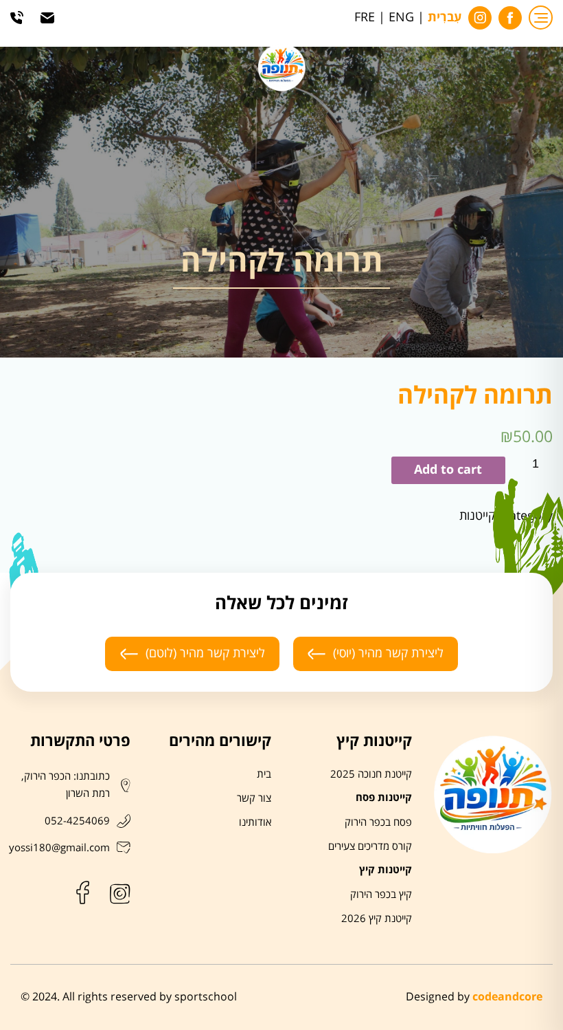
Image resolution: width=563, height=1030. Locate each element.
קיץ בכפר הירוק (381, 894)
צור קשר (254, 798)
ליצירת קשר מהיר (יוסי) (388, 653)
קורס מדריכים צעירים (370, 846)
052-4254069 (77, 821)
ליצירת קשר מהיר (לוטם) (205, 653)
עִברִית (444, 17)
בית (264, 774)
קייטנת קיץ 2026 (376, 918)
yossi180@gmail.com (59, 848)
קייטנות (477, 516)
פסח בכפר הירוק (378, 822)
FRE (364, 17)
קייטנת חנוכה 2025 (371, 774)
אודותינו (255, 822)
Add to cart (448, 470)
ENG (401, 17)
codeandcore (507, 997)
